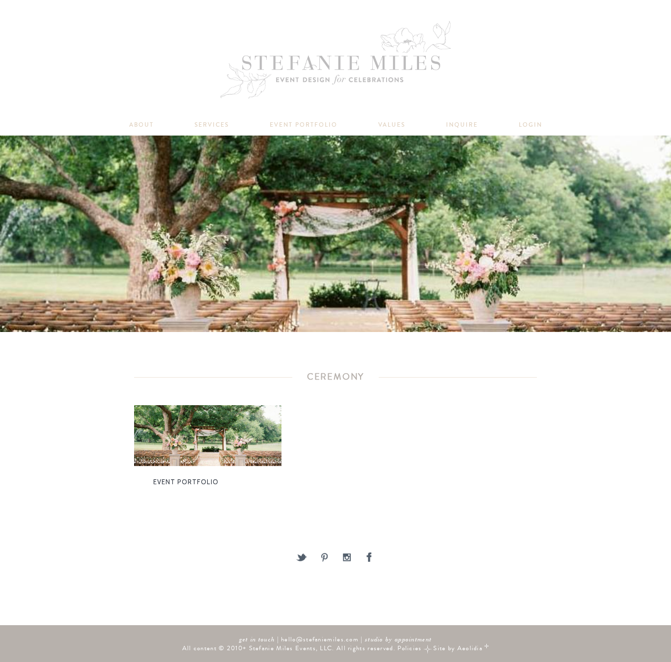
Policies (409, 648)
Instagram (347, 558)
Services (212, 125)
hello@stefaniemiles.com (320, 639)
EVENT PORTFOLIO (186, 482)
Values (391, 125)
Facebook (369, 558)
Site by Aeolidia (457, 648)
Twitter (302, 558)
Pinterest (324, 558)
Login (530, 125)
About (141, 125)
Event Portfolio (303, 125)
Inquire (462, 125)
